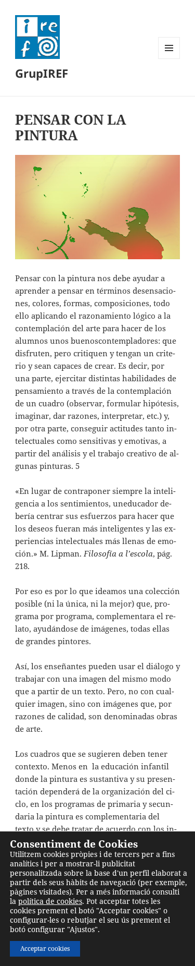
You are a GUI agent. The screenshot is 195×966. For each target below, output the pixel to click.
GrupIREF (41, 73)
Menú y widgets (169, 58)
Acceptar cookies (45, 948)
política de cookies (50, 901)
